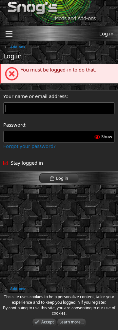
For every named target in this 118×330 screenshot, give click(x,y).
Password (14, 124)
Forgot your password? (29, 146)
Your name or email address (35, 96)
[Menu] (9, 33)
